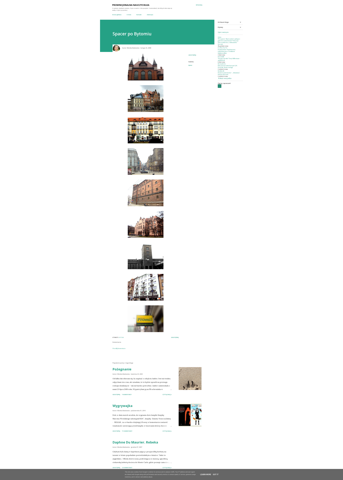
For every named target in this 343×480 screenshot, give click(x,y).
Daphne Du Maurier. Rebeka (135, 442)
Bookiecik (221, 71)
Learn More (205, 474)
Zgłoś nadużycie (223, 32)
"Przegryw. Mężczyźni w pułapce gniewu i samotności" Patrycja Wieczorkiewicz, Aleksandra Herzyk (229, 41)
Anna (219, 37)
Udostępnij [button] (192, 55)
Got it (216, 474)
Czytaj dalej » (167, 394)
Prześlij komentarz (119, 348)
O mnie (129, 15)
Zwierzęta (150, 15)
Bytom (190, 65)
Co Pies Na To (222, 48)
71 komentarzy (127, 431)
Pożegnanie (122, 369)
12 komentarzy (127, 467)
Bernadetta (222, 64)
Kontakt (139, 15)
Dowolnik (221, 57)
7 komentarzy (127, 394)
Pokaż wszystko (225, 78)
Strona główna (116, 15)
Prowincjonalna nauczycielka (130, 4)
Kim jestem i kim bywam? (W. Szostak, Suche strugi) (227, 66)
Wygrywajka (122, 406)
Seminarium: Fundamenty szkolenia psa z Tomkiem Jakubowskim (226, 51)
